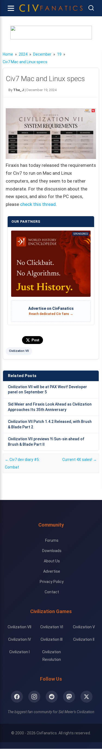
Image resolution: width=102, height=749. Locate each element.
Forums (51, 540)
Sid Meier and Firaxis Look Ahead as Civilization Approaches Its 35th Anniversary (50, 407)
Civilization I (19, 652)
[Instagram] (34, 697)
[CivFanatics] (51, 8)
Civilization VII (19, 351)
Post (35, 340)
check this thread (38, 204)
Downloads (51, 551)
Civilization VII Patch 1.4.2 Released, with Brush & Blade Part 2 (50, 424)
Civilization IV (19, 639)
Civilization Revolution (51, 656)
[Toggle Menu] (11, 8)
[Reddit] (52, 697)
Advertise (51, 571)
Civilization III (52, 639)
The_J (18, 90)
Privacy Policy (52, 581)
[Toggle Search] (91, 8)
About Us (52, 561)
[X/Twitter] (86, 697)
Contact (52, 592)
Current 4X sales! (79, 459)
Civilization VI (51, 627)
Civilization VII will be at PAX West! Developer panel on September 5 (47, 389)
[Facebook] (17, 697)
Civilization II (83, 639)
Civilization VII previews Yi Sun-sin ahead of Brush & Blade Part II (46, 442)
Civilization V (84, 627)
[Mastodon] (69, 697)
